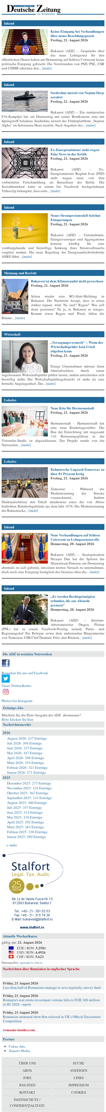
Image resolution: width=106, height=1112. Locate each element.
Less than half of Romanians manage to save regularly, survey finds (52, 987)
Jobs (27, 1077)
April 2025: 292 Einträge (25, 822)
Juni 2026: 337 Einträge (25, 748)
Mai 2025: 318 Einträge (24, 817)
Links (79, 1077)
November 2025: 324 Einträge (29, 788)
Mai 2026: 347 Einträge (24, 753)
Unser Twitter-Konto (16, 685)
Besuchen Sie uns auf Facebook (25, 672)
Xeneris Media (19, 1050)
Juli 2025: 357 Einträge (24, 807)
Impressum (78, 1085)
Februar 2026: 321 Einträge (27, 767)
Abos (27, 1070)
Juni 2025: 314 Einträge (25, 812)
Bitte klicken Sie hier (17, 719)
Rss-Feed (27, 1085)
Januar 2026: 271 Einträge (26, 772)
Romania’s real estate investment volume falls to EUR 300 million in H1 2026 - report (51, 1002)
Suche (78, 1063)
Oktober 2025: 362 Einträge (27, 793)
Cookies (78, 1092)
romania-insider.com (19, 1029)
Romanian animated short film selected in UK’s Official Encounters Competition (52, 1018)
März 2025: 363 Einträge (25, 827)
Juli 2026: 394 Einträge (24, 743)
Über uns (27, 1063)
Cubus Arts (17, 1046)
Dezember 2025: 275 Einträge (29, 783)
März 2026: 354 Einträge (25, 762)
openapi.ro (26, 962)
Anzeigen (78, 1070)
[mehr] (46, 68)
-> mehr (11, 845)
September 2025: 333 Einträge (29, 798)
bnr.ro (39, 962)
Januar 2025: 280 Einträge (26, 836)
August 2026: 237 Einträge (27, 738)
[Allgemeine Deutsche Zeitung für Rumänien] (39, 9)
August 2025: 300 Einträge (27, 802)
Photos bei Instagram (17, 700)
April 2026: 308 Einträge (25, 758)
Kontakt (27, 1092)
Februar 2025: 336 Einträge (27, 832)
